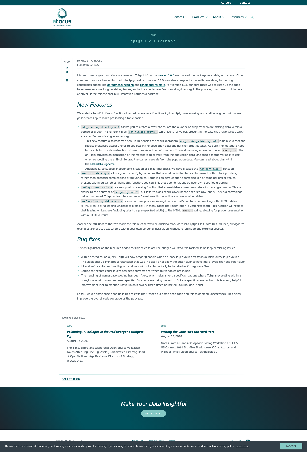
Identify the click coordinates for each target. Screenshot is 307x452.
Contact (245, 2)
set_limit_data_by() (95, 173)
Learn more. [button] (242, 446)
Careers (226, 2)
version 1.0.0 (166, 75)
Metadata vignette (102, 164)
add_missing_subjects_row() (100, 127)
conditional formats (152, 84)
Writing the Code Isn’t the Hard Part (188, 332)
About (217, 17)
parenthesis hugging (120, 84)
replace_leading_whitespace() (102, 201)
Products (198, 17)
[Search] (252, 17)
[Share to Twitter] (67, 72)
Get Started (153, 413)
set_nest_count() (126, 192)
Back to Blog (71, 379)
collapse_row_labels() (97, 187)
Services (178, 17)
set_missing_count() (143, 131)
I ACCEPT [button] (291, 446)
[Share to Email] (67, 80)
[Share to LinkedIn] (67, 67)
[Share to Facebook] (67, 76)
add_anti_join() (210, 169)
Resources (237, 17)
